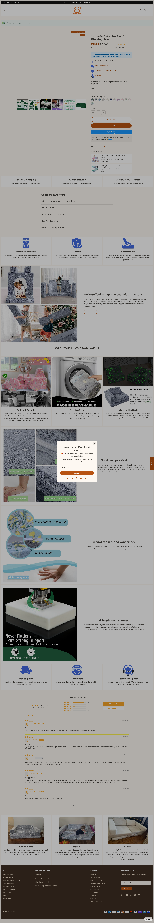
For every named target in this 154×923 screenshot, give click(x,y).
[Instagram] (76, 478)
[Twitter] (85, 478)
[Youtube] (72, 478)
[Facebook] (68, 478)
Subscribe (77, 473)
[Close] (94, 443)
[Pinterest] (81, 478)
